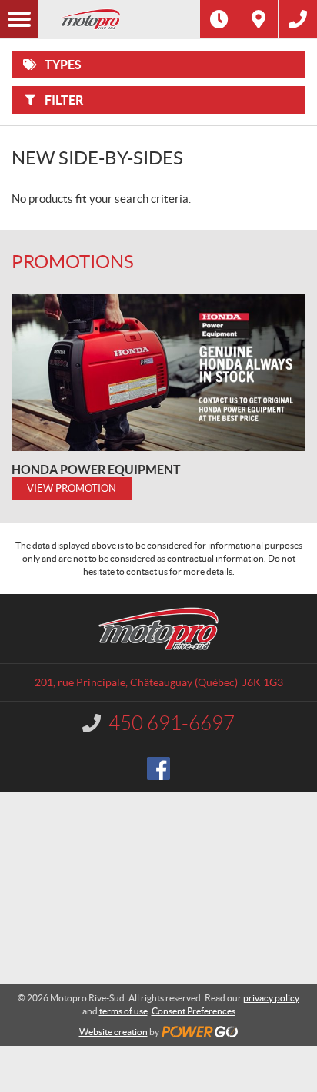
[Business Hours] (219, 19)
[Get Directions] (258, 19)
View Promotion (71, 488)
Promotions (73, 261)
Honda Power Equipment (96, 469)
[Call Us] (298, 19)
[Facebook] (158, 768)
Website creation (113, 1032)
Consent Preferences (193, 1011)
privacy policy (271, 998)
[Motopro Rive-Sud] (119, 19)
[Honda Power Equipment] (158, 372)
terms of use (123, 1011)
